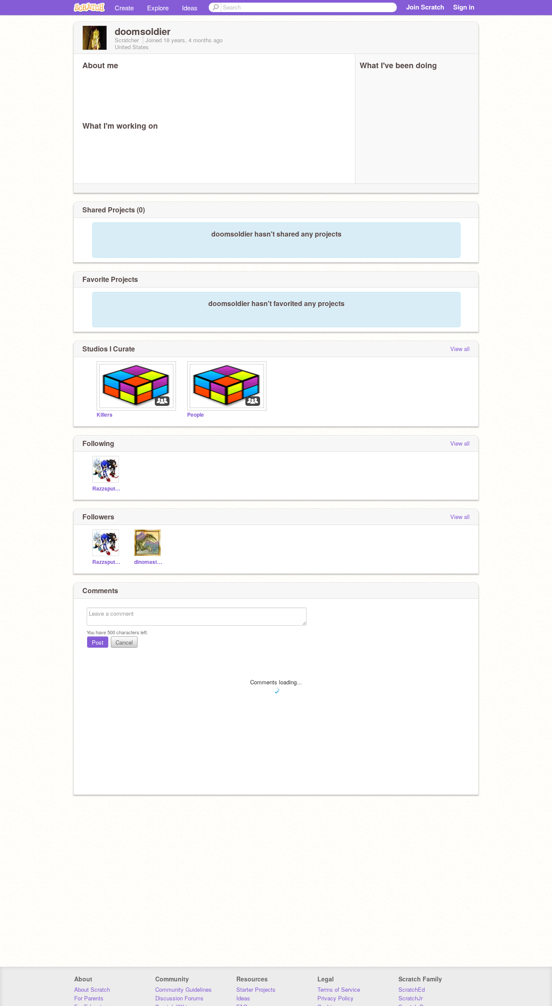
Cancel (124, 642)
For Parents (89, 998)
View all (460, 349)
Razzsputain (106, 488)
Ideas (190, 7)
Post (98, 642)
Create (124, 7)
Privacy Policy (335, 998)
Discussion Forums (179, 998)
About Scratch (92, 989)
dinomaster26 (148, 562)
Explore (158, 7)
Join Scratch (425, 7)
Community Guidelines (183, 989)
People (195, 414)
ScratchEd (411, 989)
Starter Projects (256, 989)
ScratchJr (410, 998)
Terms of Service (338, 989)
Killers (105, 414)
